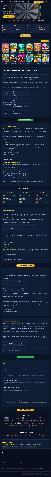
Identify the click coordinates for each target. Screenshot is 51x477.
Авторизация (29, 444)
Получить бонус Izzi (25, 119)
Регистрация (39, 1)
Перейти (4, 29)
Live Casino (3, 462)
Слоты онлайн (12, 444)
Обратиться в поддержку (25, 409)
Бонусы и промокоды (20, 444)
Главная (2, 459)
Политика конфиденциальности (30, 446)
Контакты (21, 446)
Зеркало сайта (5, 444)
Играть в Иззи (25, 35)
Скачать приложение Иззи (25, 265)
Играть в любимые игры (25, 357)
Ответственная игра (6, 446)
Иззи (2, 1)
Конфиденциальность (46, 462)
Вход (47, 1)
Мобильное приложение (37, 444)
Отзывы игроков (15, 446)
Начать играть (8, 16)
